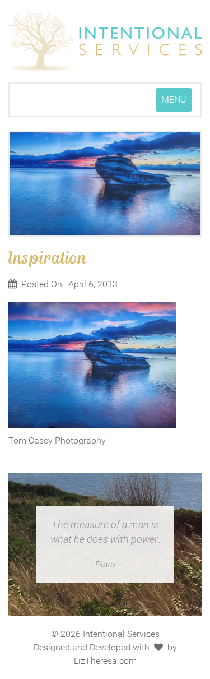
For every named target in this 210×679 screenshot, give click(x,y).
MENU (176, 103)
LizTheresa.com (105, 660)
